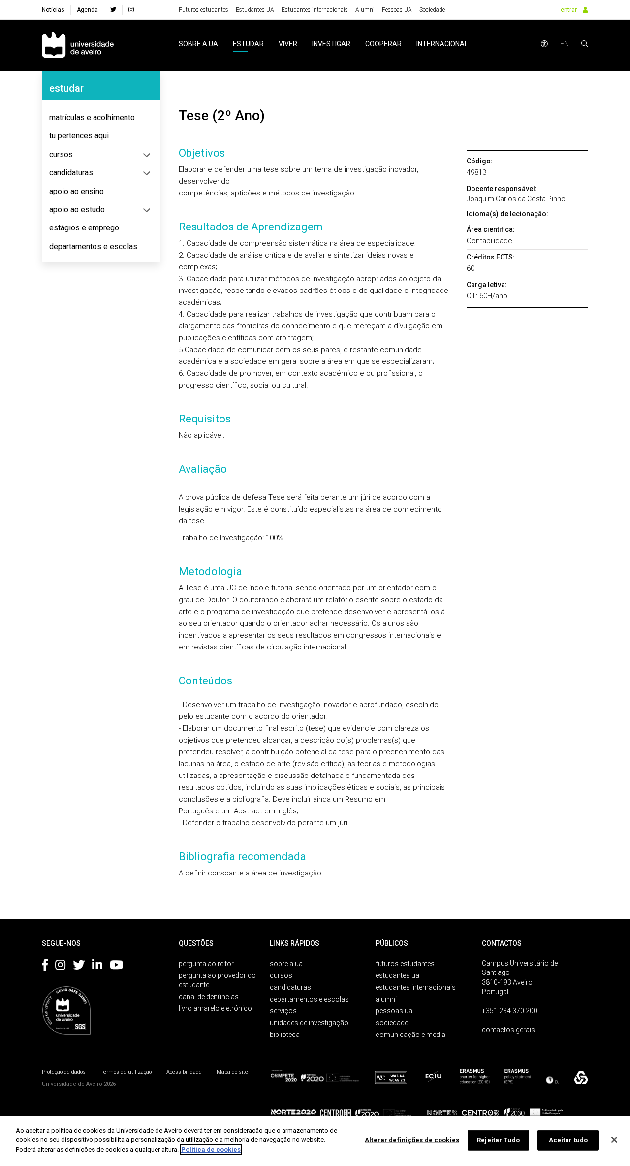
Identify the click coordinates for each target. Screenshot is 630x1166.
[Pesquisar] (584, 44)
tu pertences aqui (79, 135)
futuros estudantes (405, 964)
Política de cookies (211, 1149)
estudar (248, 44)
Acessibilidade (184, 1072)
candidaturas (71, 172)
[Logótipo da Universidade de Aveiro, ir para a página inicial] (78, 45)
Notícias (53, 9)
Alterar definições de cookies (412, 1140)
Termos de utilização (126, 1072)
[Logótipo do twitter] (79, 967)
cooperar (383, 44)
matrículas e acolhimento (92, 117)
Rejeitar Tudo (498, 1140)
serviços (283, 1011)
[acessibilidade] (544, 44)
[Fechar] (614, 1140)
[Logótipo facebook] (45, 967)
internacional (442, 44)
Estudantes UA (255, 9)
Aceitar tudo (568, 1140)
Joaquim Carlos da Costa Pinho (516, 199)
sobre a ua (198, 44)
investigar (331, 44)
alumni (386, 999)
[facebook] (113, 10)
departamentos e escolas (93, 246)
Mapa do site (232, 1072)
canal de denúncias (209, 997)
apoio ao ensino (76, 191)
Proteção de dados (64, 1072)
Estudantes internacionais (315, 9)
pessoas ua (394, 1011)
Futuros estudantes (203, 9)
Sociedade (432, 9)
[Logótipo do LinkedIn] (97, 967)
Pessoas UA (397, 9)
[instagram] (131, 10)
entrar (569, 9)
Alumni (365, 9)
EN (564, 44)
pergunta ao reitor (206, 964)
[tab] (101, 118)
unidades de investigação (309, 1023)
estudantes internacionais (416, 987)
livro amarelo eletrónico (215, 1008)
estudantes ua (397, 975)
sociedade (392, 1023)
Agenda (87, 9)
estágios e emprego (84, 227)
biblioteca (285, 1034)
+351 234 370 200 (509, 1011)
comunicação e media (410, 1034)
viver (288, 44)
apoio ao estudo (77, 209)
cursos (61, 154)
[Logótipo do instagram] (60, 967)
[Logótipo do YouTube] (116, 967)
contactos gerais (508, 1030)
